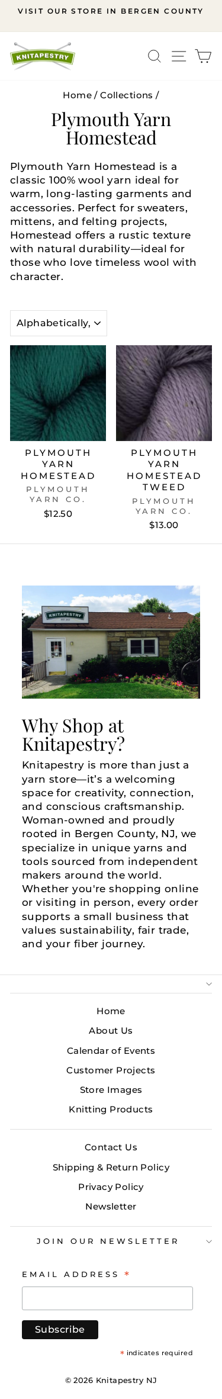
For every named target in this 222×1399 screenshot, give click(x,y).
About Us (111, 1030)
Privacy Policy (111, 1186)
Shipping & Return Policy (111, 1167)
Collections (126, 95)
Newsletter (110, 1206)
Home (77, 95)
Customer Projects (110, 1070)
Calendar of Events (111, 1050)
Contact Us (111, 1147)
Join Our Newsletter (108, 1241)
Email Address (76, 1274)
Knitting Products (111, 1109)
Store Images (111, 1089)
